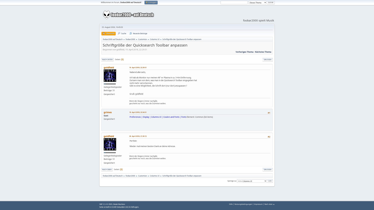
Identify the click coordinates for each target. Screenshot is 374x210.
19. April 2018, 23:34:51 (138, 112)
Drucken (267, 59)
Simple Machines (119, 204)
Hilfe (231, 204)
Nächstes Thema (263, 52)
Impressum (258, 204)
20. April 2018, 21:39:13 (138, 136)
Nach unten (107, 59)
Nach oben (107, 169)
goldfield (109, 67)
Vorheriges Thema (244, 52)
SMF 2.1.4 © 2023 (105, 204)
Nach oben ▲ (269, 204)
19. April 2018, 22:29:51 (138, 67)
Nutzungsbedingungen (243, 204)
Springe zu (231, 181)
